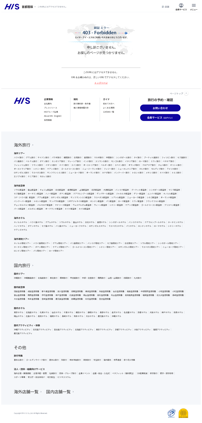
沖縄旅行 (17, 278)
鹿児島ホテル (103, 316)
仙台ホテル (56, 312)
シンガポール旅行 (123, 157)
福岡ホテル (54, 316)
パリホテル (131, 226)
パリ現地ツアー (39, 250)
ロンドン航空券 (97, 201)
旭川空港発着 (63, 291)
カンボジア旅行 (58, 161)
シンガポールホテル (117, 222)
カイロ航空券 (84, 208)
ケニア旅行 (32, 176)
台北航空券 (60, 190)
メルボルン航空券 (35, 208)
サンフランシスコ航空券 (81, 197)
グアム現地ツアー (60, 243)
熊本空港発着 (33, 299)
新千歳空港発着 (48, 291)
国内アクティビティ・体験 (27, 325)
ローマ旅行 (143, 161)
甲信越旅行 (75, 278)
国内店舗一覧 (58, 391)
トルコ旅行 (176, 172)
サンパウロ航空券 (57, 201)
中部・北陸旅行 (88, 278)
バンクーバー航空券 (22, 201)
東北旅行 (53, 278)
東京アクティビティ (104, 329)
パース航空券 (19, 208)
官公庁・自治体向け (36, 377)
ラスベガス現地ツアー (151, 247)
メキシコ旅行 (151, 172)
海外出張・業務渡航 (22, 373)
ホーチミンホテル (175, 222)
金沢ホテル (116, 312)
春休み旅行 (18, 360)
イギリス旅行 (51, 165)
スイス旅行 (76, 165)
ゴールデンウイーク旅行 (36, 360)
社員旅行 (53, 373)
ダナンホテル (33, 226)
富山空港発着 (19, 295)
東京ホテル (18, 312)
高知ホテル (42, 316)
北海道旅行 (42, 278)
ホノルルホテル (20, 222)
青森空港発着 (91, 291)
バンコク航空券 (122, 190)
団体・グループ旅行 (67, 373)
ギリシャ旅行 (175, 165)
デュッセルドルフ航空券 (24, 205)
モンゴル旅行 (116, 161)
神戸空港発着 (61, 295)
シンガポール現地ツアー (168, 243)
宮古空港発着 (104, 299)
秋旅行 (64, 360)
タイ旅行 (137, 157)
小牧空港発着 (164, 291)
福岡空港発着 (148, 295)
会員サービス (181, 9)
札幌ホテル (44, 312)
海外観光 (107, 360)
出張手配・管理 (40, 373)
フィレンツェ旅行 (21, 165)
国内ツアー (19, 273)
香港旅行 (88, 157)
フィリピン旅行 (168, 157)
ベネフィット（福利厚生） (123, 373)
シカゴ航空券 (152, 197)
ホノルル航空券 (170, 193)
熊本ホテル (78, 316)
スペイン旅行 (120, 165)
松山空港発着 (116, 295)
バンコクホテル (135, 222)
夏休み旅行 (54, 360)
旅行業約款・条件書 (82, 103)
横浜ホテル (80, 312)
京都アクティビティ (123, 329)
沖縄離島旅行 (29, 278)
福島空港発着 (132, 291)
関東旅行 (64, 278)
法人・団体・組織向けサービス (29, 369)
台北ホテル (90, 222)
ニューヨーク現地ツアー (173, 247)
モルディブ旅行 (157, 169)
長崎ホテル (66, 316)
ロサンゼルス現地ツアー (128, 247)
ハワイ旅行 (18, 157)
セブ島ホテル (47, 226)
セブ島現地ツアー (114, 243)
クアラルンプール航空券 (83, 193)
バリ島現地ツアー (77, 243)
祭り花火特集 (129, 360)
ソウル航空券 (19, 190)
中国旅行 (110, 157)
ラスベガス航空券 (101, 197)
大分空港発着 (19, 299)
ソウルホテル (65, 222)
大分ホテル (90, 316)
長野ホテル (104, 312)
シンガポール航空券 (157, 190)
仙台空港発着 (118, 291)
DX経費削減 (142, 373)
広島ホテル (30, 316)
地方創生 (51, 377)
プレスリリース (50, 107)
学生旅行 (97, 360)
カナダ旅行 (107, 172)
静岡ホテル (92, 312)
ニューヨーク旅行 (76, 172)
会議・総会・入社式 (101, 373)
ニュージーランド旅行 (91, 169)
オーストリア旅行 (90, 165)
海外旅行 (22, 145)
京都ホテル (142, 312)
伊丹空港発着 (47, 295)
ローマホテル (159, 226)
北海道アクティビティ (84, 329)
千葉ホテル (68, 312)
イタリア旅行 (130, 161)
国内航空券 (19, 287)
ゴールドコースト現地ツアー (84, 247)
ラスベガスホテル (116, 226)
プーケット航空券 (138, 190)
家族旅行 (87, 360)
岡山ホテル (18, 316)
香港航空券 (72, 190)
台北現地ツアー (131, 243)
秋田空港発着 (104, 291)
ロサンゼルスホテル (97, 226)
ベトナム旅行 (31, 161)
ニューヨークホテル (77, 226)
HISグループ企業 (51, 111)
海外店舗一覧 (26, 391)
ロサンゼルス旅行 (21, 172)
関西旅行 (101, 278)
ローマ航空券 (123, 201)
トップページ (101, 83)
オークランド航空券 (53, 208)
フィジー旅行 (109, 169)
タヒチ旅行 (144, 169)
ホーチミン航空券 (35, 193)
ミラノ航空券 (137, 201)
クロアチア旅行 (149, 165)
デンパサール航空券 (105, 193)
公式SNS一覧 (108, 111)
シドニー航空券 (116, 205)
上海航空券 (84, 190)
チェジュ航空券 (46, 190)
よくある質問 (108, 107)
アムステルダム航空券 (82, 205)
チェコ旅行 (163, 165)
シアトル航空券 (118, 197)
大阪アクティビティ (142, 329)
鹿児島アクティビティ (23, 333)
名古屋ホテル (129, 312)
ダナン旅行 (44, 161)
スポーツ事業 (19, 377)
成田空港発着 (33, 291)
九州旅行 (137, 278)
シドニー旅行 (39, 169)
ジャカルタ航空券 (123, 193)
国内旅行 (22, 265)
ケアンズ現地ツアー (61, 247)
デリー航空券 (139, 193)
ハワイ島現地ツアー (41, 243)
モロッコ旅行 (45, 176)
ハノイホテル (19, 226)
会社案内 (48, 103)
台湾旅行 (77, 157)
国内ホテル (19, 308)
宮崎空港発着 (47, 299)
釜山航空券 (32, 190)
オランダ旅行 (134, 165)
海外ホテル (19, 217)
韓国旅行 (67, 157)
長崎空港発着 (178, 295)
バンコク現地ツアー (96, 243)
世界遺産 (117, 360)
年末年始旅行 (75, 360)
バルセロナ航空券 (44, 205)
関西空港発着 (33, 295)
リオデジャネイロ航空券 (77, 201)
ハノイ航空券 (51, 193)
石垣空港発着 (91, 299)
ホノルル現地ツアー (22, 243)
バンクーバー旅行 (121, 172)
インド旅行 (88, 161)
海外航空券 (19, 185)
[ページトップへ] (186, 93)
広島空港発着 (75, 295)
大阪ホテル (154, 312)
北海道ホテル (31, 312)
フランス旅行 (37, 165)
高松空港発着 (103, 295)
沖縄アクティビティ (22, 329)
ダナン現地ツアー (42, 247)
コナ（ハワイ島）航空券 (24, 197)
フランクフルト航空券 (155, 201)
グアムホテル (51, 222)
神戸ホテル (166, 312)
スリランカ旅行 (102, 161)
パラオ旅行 (56, 157)
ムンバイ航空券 (154, 193)
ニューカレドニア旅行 (127, 169)
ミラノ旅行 (155, 161)
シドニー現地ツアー (107, 247)
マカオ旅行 (99, 157)
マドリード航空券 (62, 205)
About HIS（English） (53, 115)
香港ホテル (102, 222)
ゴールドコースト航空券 (151, 205)
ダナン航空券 (65, 193)
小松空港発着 (178, 291)
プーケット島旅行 (151, 157)
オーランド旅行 (93, 172)
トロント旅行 (137, 172)
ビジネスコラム (64, 377)
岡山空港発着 (89, 295)
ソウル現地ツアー (147, 243)
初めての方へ (108, 103)
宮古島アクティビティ (63, 329)
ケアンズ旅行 (53, 169)
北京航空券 (96, 190)
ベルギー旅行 (106, 165)
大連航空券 (108, 190)
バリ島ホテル (61, 226)
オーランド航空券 (168, 197)
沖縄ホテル (116, 316)
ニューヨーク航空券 (135, 197)
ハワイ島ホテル (36, 222)
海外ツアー (19, 153)
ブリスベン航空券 (171, 205)
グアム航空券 (42, 197)
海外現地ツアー (21, 238)
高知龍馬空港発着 (132, 295)
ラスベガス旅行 (38, 172)
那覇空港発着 (77, 299)
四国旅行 (127, 278)
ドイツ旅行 (64, 165)
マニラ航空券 (174, 190)
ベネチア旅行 (168, 161)
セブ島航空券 (19, 193)
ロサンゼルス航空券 (59, 197)
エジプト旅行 (19, 176)
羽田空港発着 (19, 291)
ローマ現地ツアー (56, 250)
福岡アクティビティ (161, 329)
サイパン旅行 (43, 157)
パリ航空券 (111, 201)
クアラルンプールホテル (155, 222)
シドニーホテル (174, 226)
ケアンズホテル (20, 229)
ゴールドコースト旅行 (70, 169)
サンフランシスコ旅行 (56, 172)
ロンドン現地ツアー (22, 250)
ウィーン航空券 (100, 205)
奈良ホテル (178, 312)
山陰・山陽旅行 (114, 278)
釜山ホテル (78, 222)
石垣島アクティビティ (42, 329)
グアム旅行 (30, 157)
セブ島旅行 (182, 157)
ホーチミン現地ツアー (23, 247)
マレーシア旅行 (74, 161)
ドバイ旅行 (164, 172)
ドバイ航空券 (70, 208)
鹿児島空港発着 (62, 299)
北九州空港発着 (163, 295)
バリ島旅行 (18, 161)
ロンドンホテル (144, 226)
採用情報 (48, 120)
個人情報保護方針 (81, 107)
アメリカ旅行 (172, 169)
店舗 (167, 6)
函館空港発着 (77, 291)
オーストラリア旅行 (22, 169)
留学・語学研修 (166, 373)
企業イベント (84, 373)
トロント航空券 (40, 201)
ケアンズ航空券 (132, 205)
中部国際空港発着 (148, 291)
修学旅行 (153, 373)
